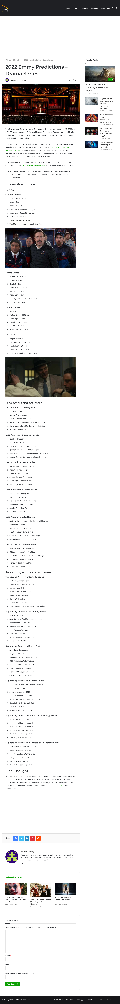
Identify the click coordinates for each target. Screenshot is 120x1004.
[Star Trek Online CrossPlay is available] (91, 144)
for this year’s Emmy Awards (33, 165)
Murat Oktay (14, 80)
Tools (108, 8)
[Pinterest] (32, 838)
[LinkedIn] (27, 838)
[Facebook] (15, 838)
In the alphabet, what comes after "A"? (20, 973)
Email (8, 964)
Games (75, 8)
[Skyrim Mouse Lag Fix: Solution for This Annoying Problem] (91, 101)
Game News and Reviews (108, 1000)
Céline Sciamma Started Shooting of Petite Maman (40, 902)
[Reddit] (38, 838)
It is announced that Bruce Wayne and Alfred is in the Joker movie (15, 899)
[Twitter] (21, 838)
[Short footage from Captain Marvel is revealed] (65, 889)
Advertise (69, 1000)
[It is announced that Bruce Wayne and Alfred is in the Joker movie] (16, 889)
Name (8, 956)
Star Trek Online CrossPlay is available (107, 144)
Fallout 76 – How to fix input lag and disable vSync (97, 87)
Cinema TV (94, 8)
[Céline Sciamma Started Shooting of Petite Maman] (40, 890)
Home (9, 60)
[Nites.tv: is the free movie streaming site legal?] (91, 131)
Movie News (17, 60)
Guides (68, 8)
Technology (84, 8)
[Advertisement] (60, 35)
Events (102, 8)
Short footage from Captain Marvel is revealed (63, 899)
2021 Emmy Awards (54, 785)
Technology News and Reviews (86, 1000)
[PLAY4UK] (7, 8)
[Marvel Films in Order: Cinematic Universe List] (91, 118)
